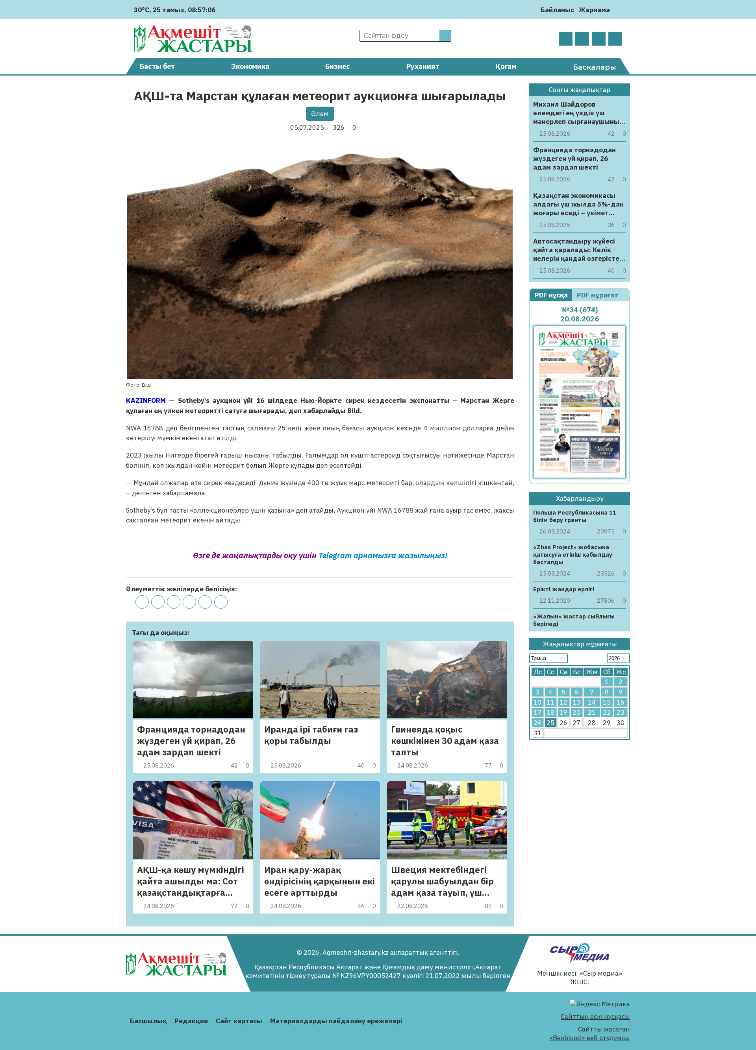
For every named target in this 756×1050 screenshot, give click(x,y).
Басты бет (157, 66)
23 (620, 712)
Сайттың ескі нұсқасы (595, 1016)
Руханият (422, 66)
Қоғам (506, 66)
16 (620, 702)
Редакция (191, 1021)
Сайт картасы (239, 1021)
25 (550, 722)
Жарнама (594, 10)
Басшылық (148, 1021)
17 (537, 712)
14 (592, 702)
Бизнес (337, 66)
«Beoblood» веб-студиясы (589, 1037)
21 (592, 712)
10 (537, 702)
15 (607, 702)
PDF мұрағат (598, 295)
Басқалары (594, 67)
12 (563, 702)
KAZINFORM (147, 400)
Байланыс (557, 10)
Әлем (320, 113)
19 (563, 712)
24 (537, 722)
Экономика (250, 66)
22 (607, 712)
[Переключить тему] (618, 9)
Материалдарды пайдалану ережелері (336, 1021)
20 (576, 712)
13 (576, 702)
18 (550, 712)
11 (550, 702)
